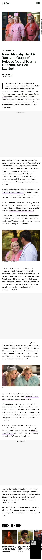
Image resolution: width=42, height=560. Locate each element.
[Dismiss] (38, 541)
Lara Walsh (8, 74)
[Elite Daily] (6, 3)
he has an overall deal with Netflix (21, 210)
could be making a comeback (13, 192)
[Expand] (32, 541)
